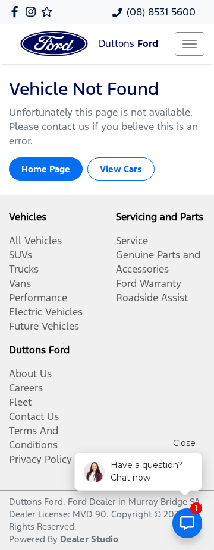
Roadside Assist (152, 297)
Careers (26, 387)
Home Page (45, 169)
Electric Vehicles (46, 311)
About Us (30, 373)
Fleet (20, 402)
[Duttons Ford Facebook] (17, 11)
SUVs (20, 254)
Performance (38, 297)
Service (132, 240)
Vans (20, 283)
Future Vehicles (44, 326)
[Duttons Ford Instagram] (33, 11)
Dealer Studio (89, 539)
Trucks (24, 269)
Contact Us (34, 416)
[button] (189, 44)
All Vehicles (35, 240)
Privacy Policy (40, 459)
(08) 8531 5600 (161, 11)
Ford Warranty (148, 283)
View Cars (121, 169)
